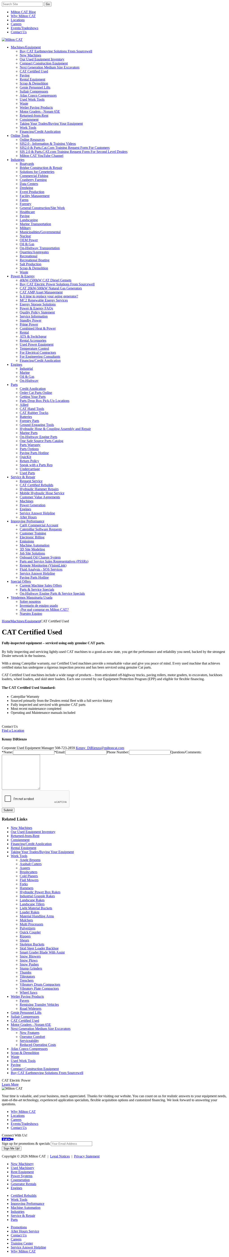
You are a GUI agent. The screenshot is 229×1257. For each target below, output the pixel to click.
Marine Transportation (35, 224)
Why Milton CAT (23, 16)
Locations (18, 20)
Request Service (31, 481)
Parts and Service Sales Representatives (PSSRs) (54, 561)
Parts (14, 384)
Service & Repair (23, 477)
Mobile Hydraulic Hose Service (42, 493)
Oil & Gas (27, 244)
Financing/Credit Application (40, 131)
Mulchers (26, 920)
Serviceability (29, 1041)
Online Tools (20, 135)
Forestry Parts (29, 421)
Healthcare (27, 212)
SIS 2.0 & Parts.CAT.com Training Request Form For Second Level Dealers (73, 152)
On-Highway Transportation (40, 248)
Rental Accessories (33, 340)
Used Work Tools (32, 99)
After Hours (28, 517)
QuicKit (25, 457)
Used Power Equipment (36, 344)
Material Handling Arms (37, 916)
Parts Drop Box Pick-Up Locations (44, 401)
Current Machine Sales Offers (41, 585)
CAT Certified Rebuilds (36, 485)
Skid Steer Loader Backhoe (39, 948)
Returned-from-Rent (34, 115)
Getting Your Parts (33, 397)
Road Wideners (30, 1008)
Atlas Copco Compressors (38, 95)
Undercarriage (30, 469)
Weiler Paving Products (36, 107)
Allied (24, 405)
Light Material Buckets (36, 908)
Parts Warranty (30, 445)
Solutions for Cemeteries (37, 172)
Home (6, 621)
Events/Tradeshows (24, 28)
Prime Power (29, 324)
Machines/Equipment (26, 47)
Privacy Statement (87, 1156)
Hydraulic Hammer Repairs (39, 489)
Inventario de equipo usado (39, 605)
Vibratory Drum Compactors (40, 984)
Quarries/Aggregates (34, 252)
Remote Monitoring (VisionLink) (43, 565)
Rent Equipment (22, 1172)
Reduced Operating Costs (38, 1045)
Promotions (19, 1227)
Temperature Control (34, 348)
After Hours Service (25, 1231)
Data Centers (29, 184)
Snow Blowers (30, 956)
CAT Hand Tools (32, 409)
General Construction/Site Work (42, 208)
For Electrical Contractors (38, 352)
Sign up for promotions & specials (26, 1143)
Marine (25, 372)
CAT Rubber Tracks (34, 413)
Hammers (26, 888)
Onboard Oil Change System (40, 557)
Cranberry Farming (33, 180)
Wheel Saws (28, 992)
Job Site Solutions (32, 553)
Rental (24, 332)
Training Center (22, 1243)
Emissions (27, 541)
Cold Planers (29, 876)
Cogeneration (20, 1180)
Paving (25, 75)
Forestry (25, 204)
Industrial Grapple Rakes (37, 896)
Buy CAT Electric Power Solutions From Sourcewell (57, 284)
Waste (24, 103)
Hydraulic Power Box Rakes (40, 892)
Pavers (24, 1000)
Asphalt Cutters (31, 864)
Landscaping (29, 220)
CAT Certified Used (34, 71)
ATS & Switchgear (33, 336)
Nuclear (25, 236)
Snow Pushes (29, 964)
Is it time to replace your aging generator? (49, 296)
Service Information (34, 316)
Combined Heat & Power (38, 328)
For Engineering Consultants (40, 356)
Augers (25, 868)
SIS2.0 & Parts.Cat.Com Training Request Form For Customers (65, 148)
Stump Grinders (31, 968)
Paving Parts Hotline (34, 453)
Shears (24, 940)
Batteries (26, 417)
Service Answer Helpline (37, 513)
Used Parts (27, 473)
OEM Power (29, 240)
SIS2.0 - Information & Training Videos (48, 143)
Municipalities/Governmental (40, 232)
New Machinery (22, 1164)
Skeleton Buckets (32, 944)
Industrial (26, 368)
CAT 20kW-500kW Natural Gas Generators (51, 288)
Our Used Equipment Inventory (42, 59)
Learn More (10, 1084)
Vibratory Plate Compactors (39, 988)
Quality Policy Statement (37, 312)
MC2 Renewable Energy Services (44, 300)
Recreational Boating (34, 260)
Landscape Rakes (32, 900)
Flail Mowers (29, 880)
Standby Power (30, 320)
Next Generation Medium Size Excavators (49, 67)
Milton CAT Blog (23, 12)
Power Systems (21, 1176)
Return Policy (29, 461)
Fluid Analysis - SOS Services (41, 569)
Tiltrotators (27, 976)
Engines (16, 364)
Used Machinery (22, 1168)
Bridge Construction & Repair (41, 168)
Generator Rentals (23, 1184)
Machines (26, 501)
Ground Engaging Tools (37, 425)
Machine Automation (34, 545)
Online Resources (32, 139)
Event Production (32, 192)
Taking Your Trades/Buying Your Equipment (51, 123)
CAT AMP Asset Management (41, 292)
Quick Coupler (30, 932)
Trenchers (27, 980)
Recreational (28, 256)
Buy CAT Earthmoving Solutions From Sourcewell (56, 51)
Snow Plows (29, 960)
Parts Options (29, 449)
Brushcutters (28, 872)
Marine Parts (29, 433)
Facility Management (34, 196)
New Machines (30, 55)
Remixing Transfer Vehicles (39, 1004)
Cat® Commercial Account (39, 525)
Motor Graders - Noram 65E (40, 111)
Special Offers (21, 581)
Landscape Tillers (32, 904)
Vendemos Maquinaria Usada (31, 597)
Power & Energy (23, 276)
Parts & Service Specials (37, 589)
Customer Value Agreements (40, 497)
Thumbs (25, 972)
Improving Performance (27, 521)
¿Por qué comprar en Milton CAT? (44, 609)
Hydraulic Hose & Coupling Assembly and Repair (55, 429)
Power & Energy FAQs (36, 308)
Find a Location (13, 730)
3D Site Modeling (32, 549)
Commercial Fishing (34, 176)
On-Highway (29, 380)
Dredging (26, 188)
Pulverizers (27, 928)
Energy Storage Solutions (38, 304)
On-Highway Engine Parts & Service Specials (52, 593)
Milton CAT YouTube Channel (41, 156)
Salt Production (30, 264)
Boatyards (27, 164)
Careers (16, 24)
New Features (29, 1033)
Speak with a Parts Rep (36, 465)
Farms (24, 200)
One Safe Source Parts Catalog (41, 441)
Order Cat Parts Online (36, 393)
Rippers (25, 936)
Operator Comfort (32, 1037)
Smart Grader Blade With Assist (42, 952)
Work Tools (28, 127)
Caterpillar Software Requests (41, 529)
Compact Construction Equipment (44, 63)
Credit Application (33, 389)
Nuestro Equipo (31, 613)
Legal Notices (60, 1156)
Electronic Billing (32, 537)
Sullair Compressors (34, 91)
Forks (24, 884)
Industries (17, 160)
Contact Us (19, 32)
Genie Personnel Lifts (35, 87)
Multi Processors (31, 924)
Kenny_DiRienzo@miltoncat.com (100, 748)
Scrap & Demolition (34, 83)
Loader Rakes (29, 912)
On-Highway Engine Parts (38, 437)
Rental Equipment (32, 79)
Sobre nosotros (30, 601)
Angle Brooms (30, 860)
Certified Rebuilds (23, 1195)
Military (25, 228)
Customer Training (33, 533)
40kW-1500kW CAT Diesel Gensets (45, 280)
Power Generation (32, 505)
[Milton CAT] (12, 40)
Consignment (29, 119)
